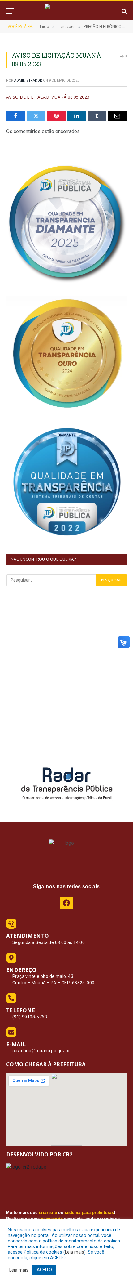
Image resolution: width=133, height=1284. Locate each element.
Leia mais (74, 1252)
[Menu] (10, 11)
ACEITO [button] (44, 1269)
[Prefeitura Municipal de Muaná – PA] (66, 11)
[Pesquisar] (123, 11)
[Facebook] (66, 903)
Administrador (28, 80)
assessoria (52, 1218)
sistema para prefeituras (89, 1212)
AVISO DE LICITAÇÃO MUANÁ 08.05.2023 (47, 97)
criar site (48, 1212)
